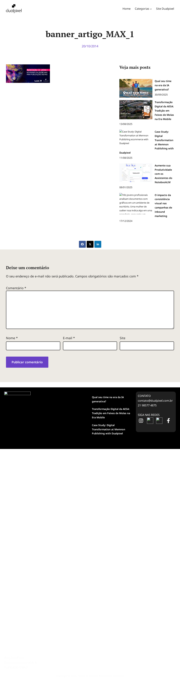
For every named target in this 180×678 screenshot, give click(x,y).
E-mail (69, 338)
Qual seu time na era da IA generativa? (108, 399)
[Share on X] (90, 244)
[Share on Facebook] (82, 244)
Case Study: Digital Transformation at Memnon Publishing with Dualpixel (108, 429)
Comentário (16, 288)
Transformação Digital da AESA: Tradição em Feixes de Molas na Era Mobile (111, 413)
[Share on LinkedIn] (97, 244)
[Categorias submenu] (151, 9)
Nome (12, 338)
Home (127, 9)
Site (122, 338)
